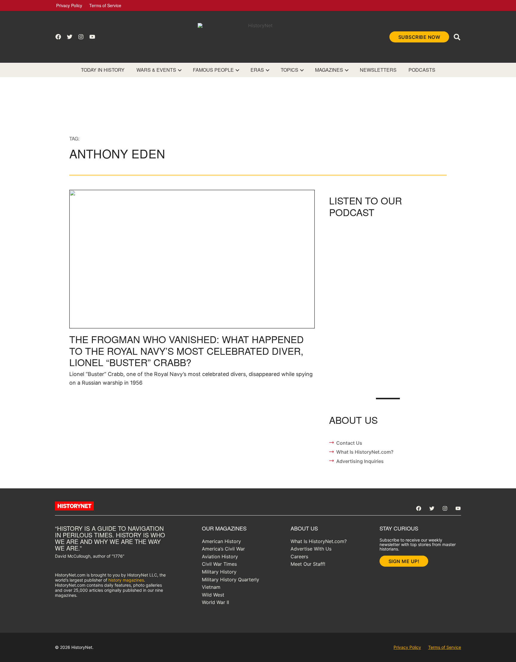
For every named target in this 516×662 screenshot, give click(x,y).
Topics (289, 69)
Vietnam (211, 587)
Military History (219, 572)
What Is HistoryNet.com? (364, 452)
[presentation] (179, 70)
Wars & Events (156, 69)
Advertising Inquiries (360, 461)
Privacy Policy (69, 5)
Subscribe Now (419, 37)
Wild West (213, 595)
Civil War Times (219, 564)
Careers (299, 556)
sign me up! (404, 561)
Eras (257, 69)
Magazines (329, 69)
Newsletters (378, 69)
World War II (215, 602)
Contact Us (349, 443)
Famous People (213, 69)
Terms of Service (105, 5)
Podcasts (421, 69)
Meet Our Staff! (308, 564)
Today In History (103, 69)
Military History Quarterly (230, 580)
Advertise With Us (311, 549)
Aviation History (220, 556)
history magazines (126, 580)
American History (221, 541)
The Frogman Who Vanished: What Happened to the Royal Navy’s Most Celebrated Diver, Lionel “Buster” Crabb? (186, 350)
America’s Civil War (223, 549)
